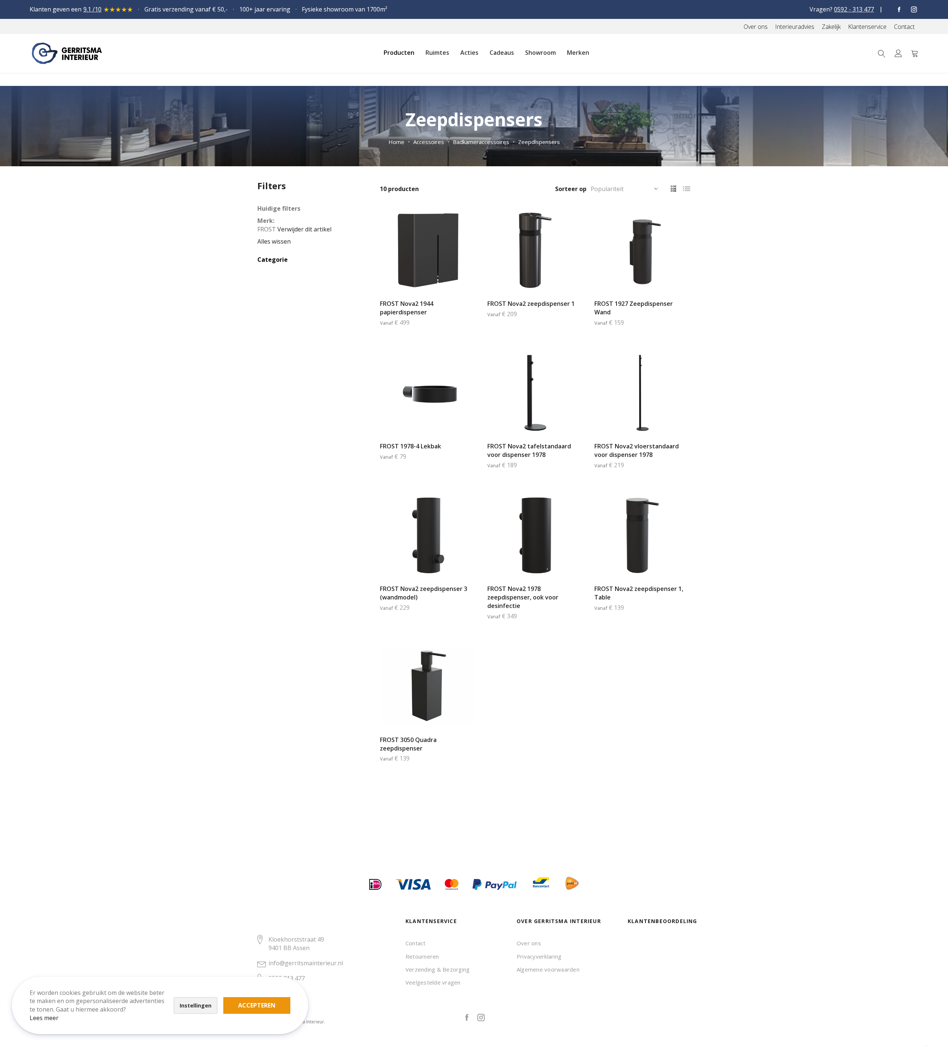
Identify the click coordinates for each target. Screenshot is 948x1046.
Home (396, 142)
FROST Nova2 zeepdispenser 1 (531, 304)
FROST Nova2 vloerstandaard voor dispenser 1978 (636, 450)
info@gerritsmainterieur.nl (305, 963)
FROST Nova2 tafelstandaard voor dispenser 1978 (529, 450)
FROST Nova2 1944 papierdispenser (406, 308)
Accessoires (428, 142)
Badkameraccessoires (481, 142)
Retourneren (422, 956)
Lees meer (44, 1018)
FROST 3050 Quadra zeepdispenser (408, 744)
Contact (415, 943)
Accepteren (257, 1005)
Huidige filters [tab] (278, 208)
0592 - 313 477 (854, 9)
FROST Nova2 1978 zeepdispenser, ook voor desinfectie (522, 597)
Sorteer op (571, 189)
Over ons (529, 943)
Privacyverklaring (539, 956)
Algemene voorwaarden (548, 969)
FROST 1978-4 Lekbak (410, 446)
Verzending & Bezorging (437, 969)
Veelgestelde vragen (433, 982)
